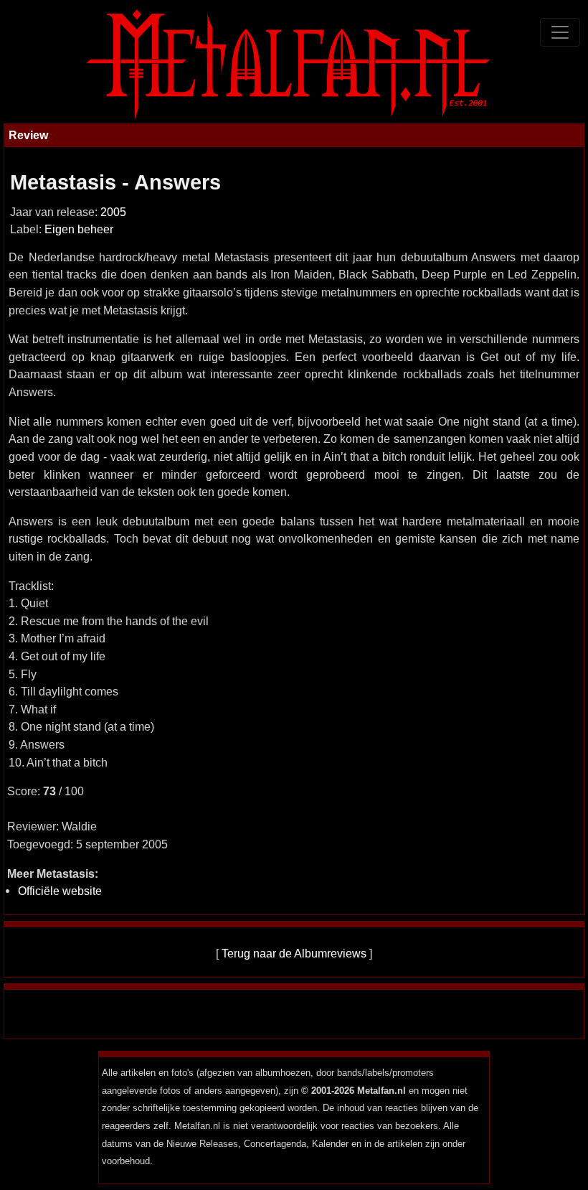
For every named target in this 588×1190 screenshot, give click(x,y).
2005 (113, 212)
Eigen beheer (78, 229)
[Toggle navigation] (560, 32)
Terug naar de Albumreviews (294, 953)
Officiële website (60, 890)
